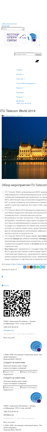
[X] (31, 267)
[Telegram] (44, 267)
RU (5, 26)
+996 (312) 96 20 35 (9, 24)
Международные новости (12, 116)
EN (8, 26)
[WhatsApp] (37, 267)
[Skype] (40, 267)
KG (3, 26)
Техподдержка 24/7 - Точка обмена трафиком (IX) (19, 334)
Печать (6, 285)
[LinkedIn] (34, 267)
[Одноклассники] (28, 267)
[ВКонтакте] (24, 267)
